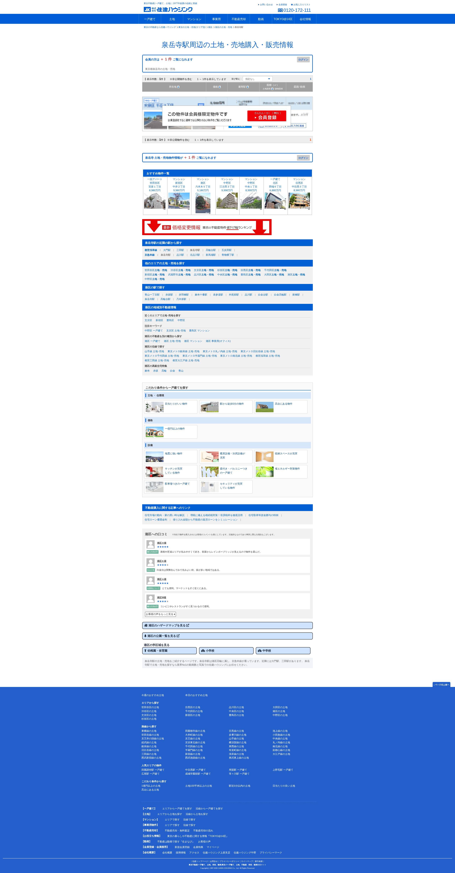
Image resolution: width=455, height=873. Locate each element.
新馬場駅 (211, 254)
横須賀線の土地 (237, 742)
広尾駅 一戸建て (150, 773)
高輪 (164, 370)
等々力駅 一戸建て (239, 773)
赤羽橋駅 (184, 294)
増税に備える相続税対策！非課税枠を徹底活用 (216, 515)
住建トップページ (200, 861)
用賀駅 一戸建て (238, 769)
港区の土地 (279, 711)
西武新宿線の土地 (151, 757)
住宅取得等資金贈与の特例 (263, 515)
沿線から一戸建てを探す (209, 808)
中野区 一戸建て (154, 330)
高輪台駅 (211, 250)
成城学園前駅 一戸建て (198, 773)
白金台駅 (263, 294)
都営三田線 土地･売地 (157, 360)
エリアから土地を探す (169, 814)
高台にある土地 (150, 789)
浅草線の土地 (236, 754)
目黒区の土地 (192, 707)
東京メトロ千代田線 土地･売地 (162, 355)
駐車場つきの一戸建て (177, 483)
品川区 (204, 274)
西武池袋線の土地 (195, 757)
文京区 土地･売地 (176, 330)
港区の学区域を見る (157, 644)
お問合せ (214, 861)
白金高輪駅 (280, 294)
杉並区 (227, 270)
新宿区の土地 (192, 715)
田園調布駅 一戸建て (153, 769)
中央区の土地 (236, 711)
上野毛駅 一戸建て (283, 769)
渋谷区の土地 (148, 711)
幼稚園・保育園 (157, 650)
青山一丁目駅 (152, 294)
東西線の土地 (236, 746)
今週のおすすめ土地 (152, 695)
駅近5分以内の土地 (239, 785)
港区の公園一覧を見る (162, 635)
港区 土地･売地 (172, 341)
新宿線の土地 (192, 754)
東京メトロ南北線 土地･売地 (236, 355)
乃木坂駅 (181, 299)
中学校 (267, 650)
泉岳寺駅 (150, 299)
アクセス (194, 852)
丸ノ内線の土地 (281, 742)
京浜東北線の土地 (195, 742)
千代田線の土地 (194, 746)
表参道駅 (218, 294)
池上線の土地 (280, 730)
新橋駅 (296, 294)
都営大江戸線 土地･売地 (186, 360)
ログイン (303, 59)
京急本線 (150, 254)
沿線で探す (189, 819)
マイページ (213, 847)
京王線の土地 (192, 738)
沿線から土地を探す (197, 814)
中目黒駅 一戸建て (195, 769)
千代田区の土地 (194, 711)
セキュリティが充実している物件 (231, 485)
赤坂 (155, 370)
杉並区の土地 (148, 718)
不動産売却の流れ (203, 830)
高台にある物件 (283, 403)
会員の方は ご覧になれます (169, 59)
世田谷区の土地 (150, 707)
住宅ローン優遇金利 (156, 519)
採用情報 (181, 852)
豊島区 (251, 274)
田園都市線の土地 (195, 730)
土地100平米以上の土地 (198, 785)
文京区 (204, 270)
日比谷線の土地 (150, 750)
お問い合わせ (266, 4)
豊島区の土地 (236, 715)
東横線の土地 (148, 730)
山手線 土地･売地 (154, 351)
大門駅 (167, 250)
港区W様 (161, 597)
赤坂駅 (169, 294)
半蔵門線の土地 (194, 750)
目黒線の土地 (236, 730)
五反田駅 (227, 250)
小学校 (210, 650)
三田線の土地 (148, 754)
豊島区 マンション (199, 330)
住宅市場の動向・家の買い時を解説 (164, 515)
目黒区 (251, 270)
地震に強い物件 (173, 453)
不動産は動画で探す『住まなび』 (176, 841)
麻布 (147, 370)
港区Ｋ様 (161, 561)
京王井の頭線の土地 (152, 738)
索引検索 (259, 861)
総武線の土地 (148, 742)
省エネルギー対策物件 (287, 468)
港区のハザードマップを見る (167, 625)
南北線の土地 (280, 746)
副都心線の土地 (281, 750)
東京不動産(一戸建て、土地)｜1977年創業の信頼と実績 (170, 3)
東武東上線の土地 (239, 757)
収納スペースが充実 (286, 453)
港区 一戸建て (152, 341)
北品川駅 (195, 254)
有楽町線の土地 (237, 750)
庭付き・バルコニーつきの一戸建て (233, 470)
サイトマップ (247, 861)
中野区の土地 (280, 715)
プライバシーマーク (271, 852)
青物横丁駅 (228, 254)
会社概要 (167, 852)
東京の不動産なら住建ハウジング (160, 27)
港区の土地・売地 (223, 27)
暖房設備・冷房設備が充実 (232, 455)
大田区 (274, 274)
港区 (210, 27)
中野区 (155, 279)
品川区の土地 (236, 707)
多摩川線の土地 (237, 734)
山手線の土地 (236, 738)
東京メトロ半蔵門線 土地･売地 (200, 355)
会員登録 (283, 4)
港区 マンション (193, 341)
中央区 (227, 274)
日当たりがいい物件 (176, 403)
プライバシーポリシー (229, 861)
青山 (180, 370)
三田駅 (180, 250)
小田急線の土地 (281, 734)
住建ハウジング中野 (245, 852)
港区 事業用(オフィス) (218, 341)
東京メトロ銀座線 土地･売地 (183, 351)
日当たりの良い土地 (284, 785)
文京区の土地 (148, 715)
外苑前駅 (234, 294)
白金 (172, 370)
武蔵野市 (179, 274)
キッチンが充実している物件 (173, 470)
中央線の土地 (280, 738)
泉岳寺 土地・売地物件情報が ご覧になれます (180, 157)
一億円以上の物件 (175, 428)
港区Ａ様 (161, 579)
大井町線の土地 (194, 734)
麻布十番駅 (201, 294)
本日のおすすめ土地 (196, 695)
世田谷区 (156, 270)
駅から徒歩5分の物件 (232, 403)
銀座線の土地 (148, 746)
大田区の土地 (280, 707)
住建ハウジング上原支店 (216, 852)
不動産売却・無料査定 (177, 830)
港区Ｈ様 (161, 543)
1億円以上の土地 (150, 785)
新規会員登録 (182, 847)
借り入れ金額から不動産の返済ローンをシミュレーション (205, 519)
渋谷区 (181, 270)
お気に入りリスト (302, 4)
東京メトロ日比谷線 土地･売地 (258, 351)
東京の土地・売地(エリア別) (191, 27)
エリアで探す (172, 819)
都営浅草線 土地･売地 (268, 355)
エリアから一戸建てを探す (177, 808)
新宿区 (155, 274)
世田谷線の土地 (150, 734)
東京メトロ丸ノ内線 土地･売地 (220, 351)
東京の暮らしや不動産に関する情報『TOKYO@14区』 (198, 836)
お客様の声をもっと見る (159, 614)
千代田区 (275, 270)
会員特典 (198, 847)
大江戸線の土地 (281, 754)
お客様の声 (204, 841)
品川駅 (180, 254)
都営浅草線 (151, 250)
